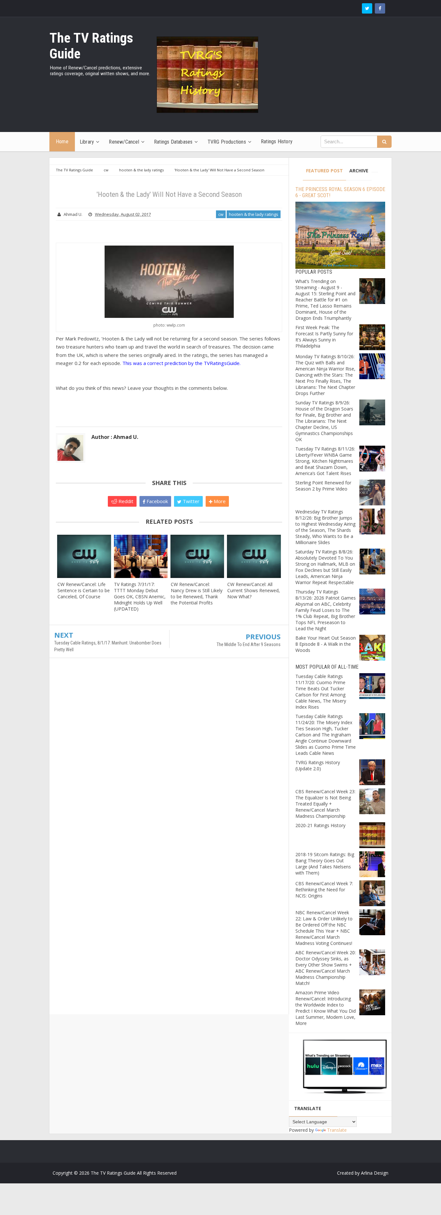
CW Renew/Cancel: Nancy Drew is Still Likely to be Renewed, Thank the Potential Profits (196, 593)
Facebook (156, 501)
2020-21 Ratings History (320, 825)
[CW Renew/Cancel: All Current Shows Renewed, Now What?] (254, 556)
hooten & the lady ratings (253, 214)
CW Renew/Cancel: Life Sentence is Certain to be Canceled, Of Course (83, 590)
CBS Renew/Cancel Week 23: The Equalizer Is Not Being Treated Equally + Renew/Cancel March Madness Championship (325, 803)
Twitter (190, 501)
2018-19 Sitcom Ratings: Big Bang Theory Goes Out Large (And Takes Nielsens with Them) (324, 863)
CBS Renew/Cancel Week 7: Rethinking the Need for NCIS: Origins (324, 889)
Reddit (125, 501)
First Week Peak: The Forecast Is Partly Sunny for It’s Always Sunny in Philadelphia (324, 336)
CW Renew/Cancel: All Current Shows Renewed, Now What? (253, 590)
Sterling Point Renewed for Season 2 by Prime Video (323, 486)
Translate (337, 1130)
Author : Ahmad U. (114, 436)
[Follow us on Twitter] (367, 8)
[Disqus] (169, 756)
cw (220, 214)
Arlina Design (374, 1173)
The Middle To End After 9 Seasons (249, 644)
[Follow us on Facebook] (380, 8)
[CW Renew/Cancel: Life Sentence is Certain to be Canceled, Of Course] (84, 556)
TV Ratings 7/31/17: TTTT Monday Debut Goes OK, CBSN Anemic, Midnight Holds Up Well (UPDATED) (140, 596)
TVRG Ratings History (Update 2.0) (317, 765)
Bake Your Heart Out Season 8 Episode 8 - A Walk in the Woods (325, 644)
